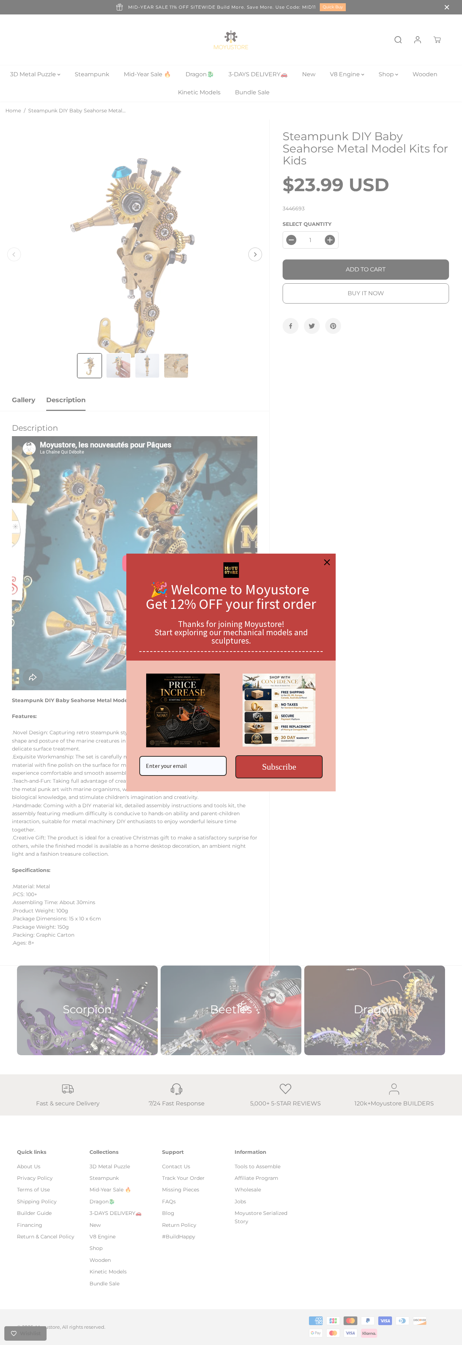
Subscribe (279, 767)
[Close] (327, 562)
